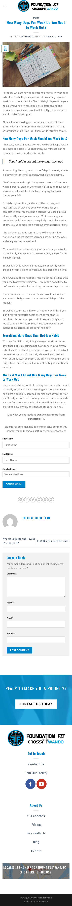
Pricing (36, 824)
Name (10, 602)
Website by (36, 901)
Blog (36, 842)
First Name (8, 438)
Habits (36, 17)
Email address (10, 469)
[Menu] (5, 6)
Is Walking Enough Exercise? (53, 541)
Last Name (8, 453)
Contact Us (36, 764)
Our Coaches (36, 816)
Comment (11, 573)
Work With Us (36, 833)
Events (36, 851)
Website (11, 633)
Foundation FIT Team (52, 36)
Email (10, 618)
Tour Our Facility (36, 773)
